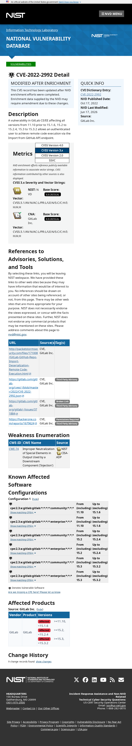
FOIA (23, 725)
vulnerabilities (20, 64)
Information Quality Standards (97, 725)
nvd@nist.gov (17, 334)
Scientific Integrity (66, 725)
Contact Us (29, 708)
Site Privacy (13, 722)
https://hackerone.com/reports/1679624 (22, 421)
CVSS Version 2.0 (52, 155)
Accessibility (30, 722)
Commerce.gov (49, 729)
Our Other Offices (48, 708)
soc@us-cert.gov (116, 705)
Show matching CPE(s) (22, 512)
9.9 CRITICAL (52, 194)
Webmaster (13, 708)
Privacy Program (49, 722)
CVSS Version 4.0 (52, 145)
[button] (111, 13)
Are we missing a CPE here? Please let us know (34, 592)
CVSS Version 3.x (52, 150)
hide (35, 499)
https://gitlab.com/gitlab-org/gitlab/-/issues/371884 (23, 407)
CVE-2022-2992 (91, 94)
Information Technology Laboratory (32, 30)
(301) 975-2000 (15, 702)
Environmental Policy (41, 725)
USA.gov (82, 729)
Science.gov (68, 729)
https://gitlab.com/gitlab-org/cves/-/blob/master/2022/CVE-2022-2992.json (23, 387)
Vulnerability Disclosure (91, 722)
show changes (43, 661)
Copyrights (68, 722)
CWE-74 (14, 449)
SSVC (52, 160)
